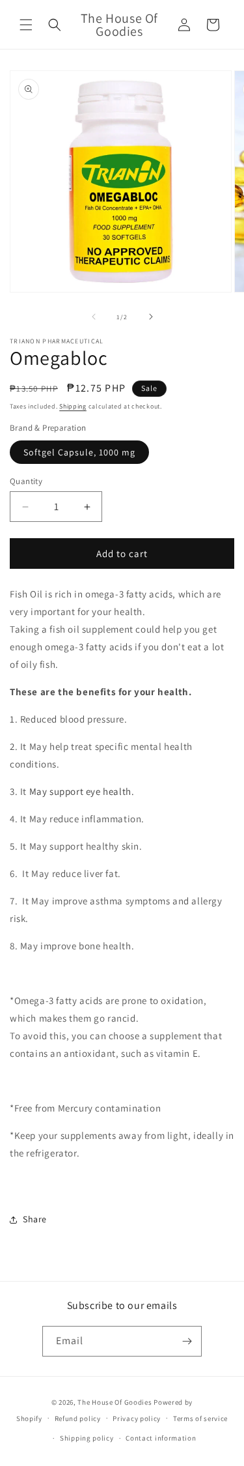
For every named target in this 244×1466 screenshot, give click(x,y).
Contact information (161, 1438)
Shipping (73, 406)
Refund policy (78, 1418)
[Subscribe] (186, 1341)
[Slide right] (151, 316)
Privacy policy (137, 1418)
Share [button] (35, 1219)
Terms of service (200, 1418)
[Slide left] (93, 316)
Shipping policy (87, 1438)
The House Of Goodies (114, 1402)
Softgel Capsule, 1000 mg (79, 452)
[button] (26, 24)
